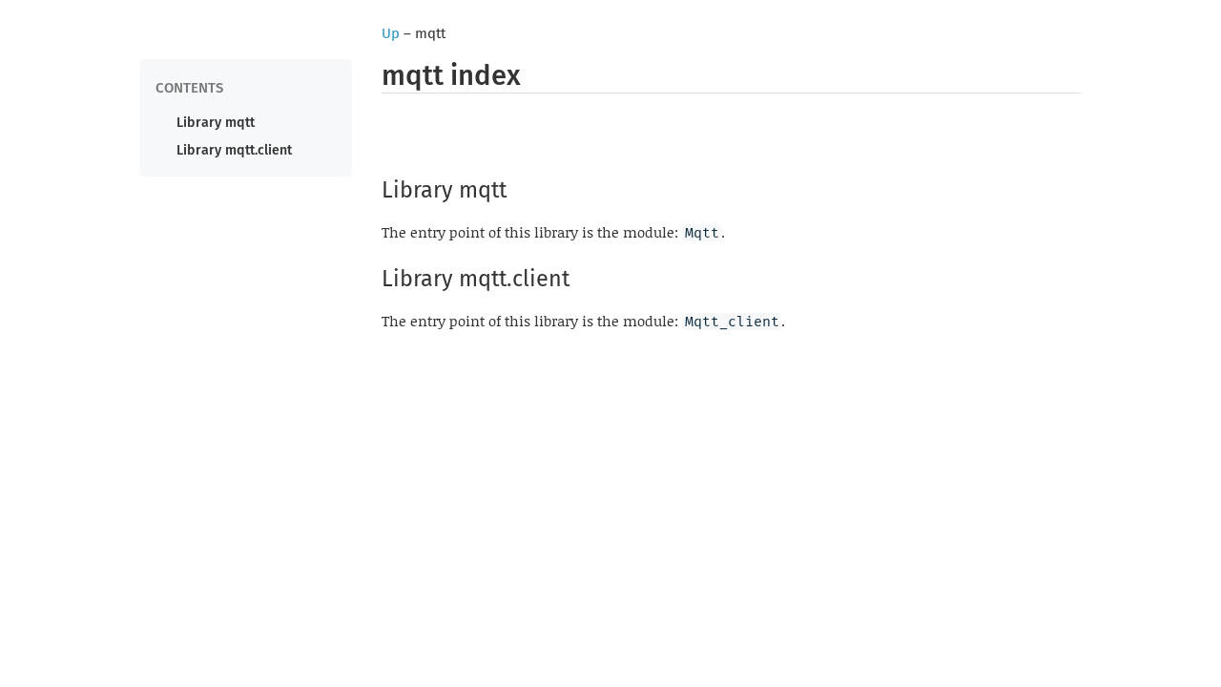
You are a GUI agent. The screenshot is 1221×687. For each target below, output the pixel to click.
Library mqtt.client (234, 150)
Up (391, 33)
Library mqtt (215, 122)
